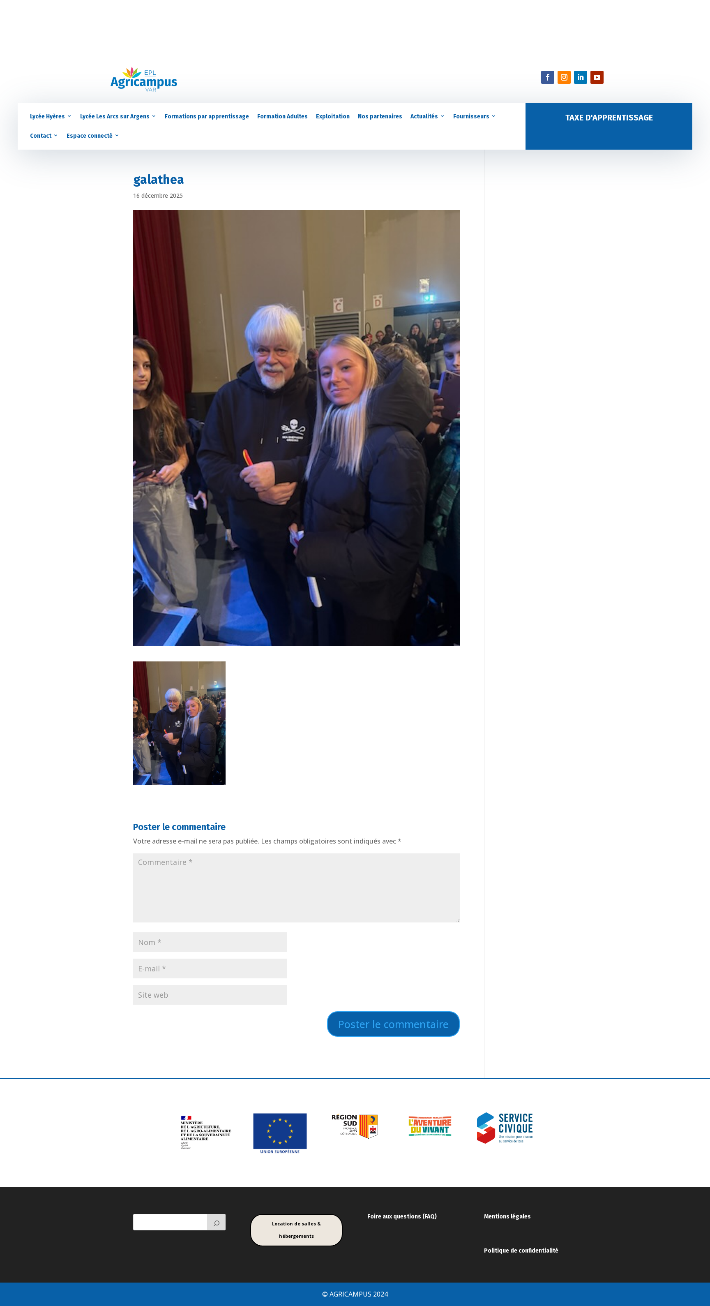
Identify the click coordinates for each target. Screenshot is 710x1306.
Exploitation (333, 116)
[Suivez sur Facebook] (547, 77)
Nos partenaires (380, 116)
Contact (40, 135)
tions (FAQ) (422, 1216)
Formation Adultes (282, 116)
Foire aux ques (387, 1216)
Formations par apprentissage (207, 116)
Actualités (424, 116)
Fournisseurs (471, 116)
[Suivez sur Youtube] (597, 77)
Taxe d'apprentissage (609, 118)
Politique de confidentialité (521, 1250)
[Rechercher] (216, 1222)
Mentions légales (507, 1216)
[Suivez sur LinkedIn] (580, 77)
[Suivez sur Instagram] (564, 77)
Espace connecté (90, 135)
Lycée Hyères (47, 116)
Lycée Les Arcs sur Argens (115, 116)
